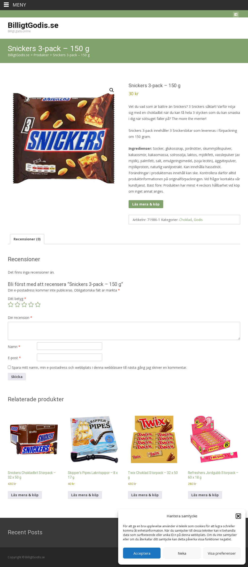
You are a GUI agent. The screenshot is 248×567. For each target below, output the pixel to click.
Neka (182, 553)
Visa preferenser (222, 553)
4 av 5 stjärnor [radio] (31, 304)
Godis (198, 219)
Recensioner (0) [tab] (27, 239)
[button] (238, 516)
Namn (14, 346)
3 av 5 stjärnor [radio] (24, 304)
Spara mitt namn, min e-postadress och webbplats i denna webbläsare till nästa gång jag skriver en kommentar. (99, 367)
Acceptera (141, 553)
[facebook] (236, 15)
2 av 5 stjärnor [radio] (17, 304)
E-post (14, 357)
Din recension (20, 317)
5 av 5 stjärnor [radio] (38, 304)
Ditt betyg (17, 298)
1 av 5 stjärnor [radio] (11, 304)
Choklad (185, 219)
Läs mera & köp (146, 204)
